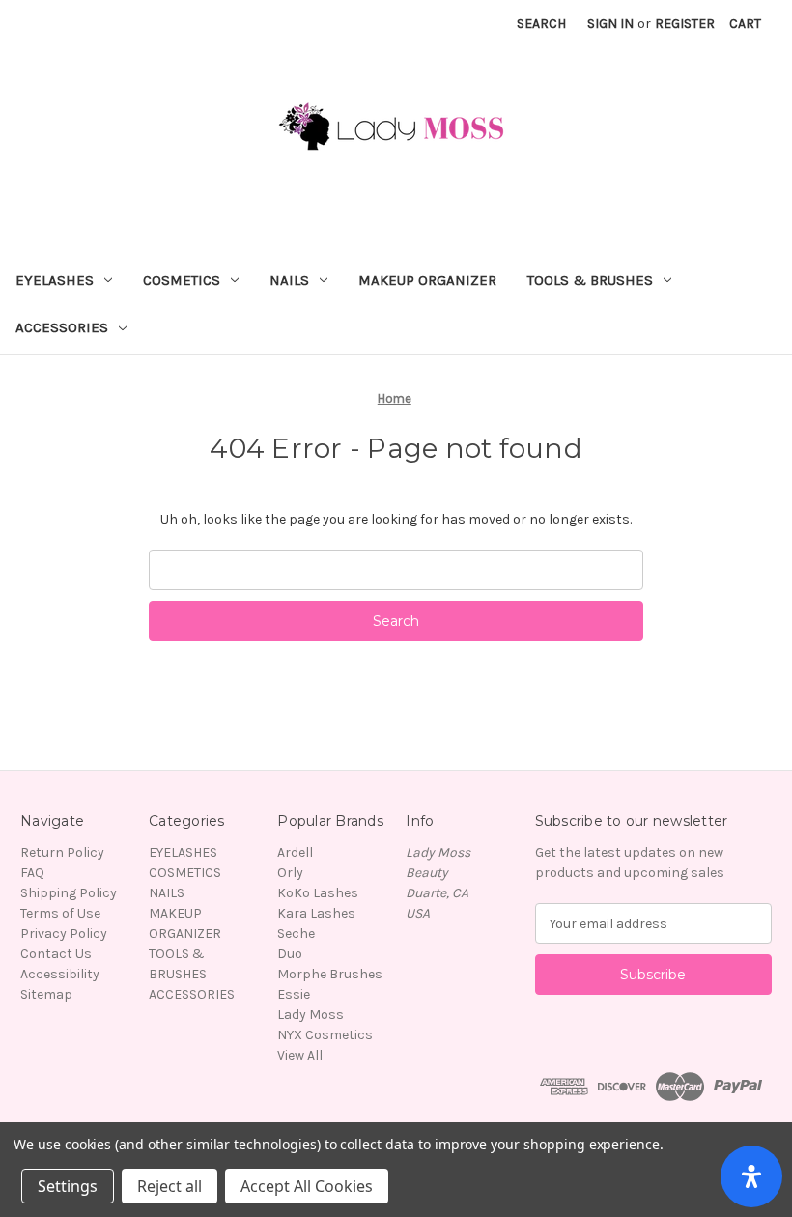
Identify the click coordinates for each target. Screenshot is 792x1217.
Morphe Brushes (329, 974)
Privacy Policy (63, 933)
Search (541, 23)
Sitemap (46, 994)
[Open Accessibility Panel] (751, 1176)
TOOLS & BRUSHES (590, 280)
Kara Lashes (316, 913)
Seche (296, 933)
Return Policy (62, 852)
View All (300, 1055)
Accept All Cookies (306, 1186)
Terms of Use (60, 913)
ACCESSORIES (61, 327)
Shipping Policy (68, 893)
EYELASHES (54, 280)
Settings (68, 1186)
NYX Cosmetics (325, 1035)
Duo (289, 954)
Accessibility (59, 974)
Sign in (610, 23)
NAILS (289, 280)
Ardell (295, 852)
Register (685, 23)
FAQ (32, 872)
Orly (290, 872)
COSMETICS (181, 280)
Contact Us (56, 954)
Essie (293, 994)
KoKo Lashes (317, 893)
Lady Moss (310, 1014)
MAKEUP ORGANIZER (427, 280)
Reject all (169, 1186)
